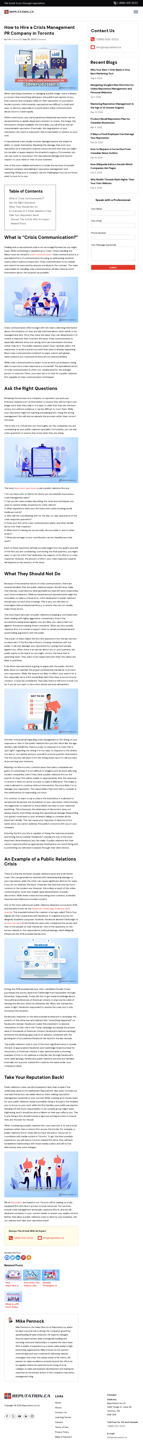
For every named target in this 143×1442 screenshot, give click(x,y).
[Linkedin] (18, 1257)
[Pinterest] (23, 1257)
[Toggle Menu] (136, 11)
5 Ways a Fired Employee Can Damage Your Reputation (112, 136)
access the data (12, 923)
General (42, 39)
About (58, 1407)
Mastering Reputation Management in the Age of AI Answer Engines (112, 105)
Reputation (16, 1202)
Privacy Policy (62, 1432)
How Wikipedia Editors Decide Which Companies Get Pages (111, 166)
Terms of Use (61, 1427)
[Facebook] (7, 1257)
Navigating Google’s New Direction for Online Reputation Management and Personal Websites (112, 88)
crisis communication (41, 254)
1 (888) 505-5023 (127, 3)
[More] (28, 1257)
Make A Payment (63, 1436)
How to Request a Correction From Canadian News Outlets (110, 151)
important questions (25, 488)
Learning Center (63, 1417)
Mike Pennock (14, 39)
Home (58, 1402)
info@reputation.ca (53, 1237)
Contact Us (61, 1412)
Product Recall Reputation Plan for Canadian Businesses (110, 120)
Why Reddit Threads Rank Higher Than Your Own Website (112, 181)
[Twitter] (12, 1257)
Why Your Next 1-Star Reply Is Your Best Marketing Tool (110, 71)
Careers (59, 1422)
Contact (111, 1395)
